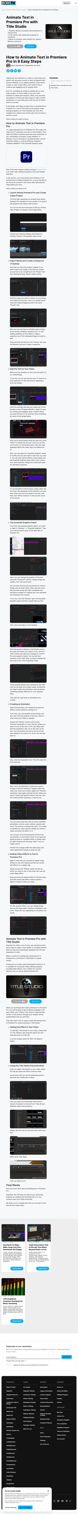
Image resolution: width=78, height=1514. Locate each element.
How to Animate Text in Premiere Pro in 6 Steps (43, 10)
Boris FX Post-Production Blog (16, 10)
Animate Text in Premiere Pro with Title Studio (61, 87)
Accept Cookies (25, 1507)
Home (3, 10)
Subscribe (66, 1357)
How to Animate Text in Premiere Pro (61, 82)
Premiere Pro (41, 169)
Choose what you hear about (15, 1361)
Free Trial (13, 46)
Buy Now (66, 3)
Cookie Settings (11, 1507)
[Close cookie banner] (48, 1491)
